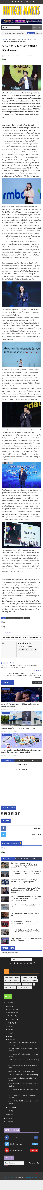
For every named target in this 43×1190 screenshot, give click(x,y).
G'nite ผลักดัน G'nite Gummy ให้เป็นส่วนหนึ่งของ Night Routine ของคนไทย (20, 705)
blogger (8, 760)
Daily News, (21, 56)
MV (14, 987)
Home (4, 39)
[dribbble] (21, 2)
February (11, 1107)
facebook (35, 760)
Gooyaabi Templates (31, 1177)
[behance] (27, 2)
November (12, 1013)
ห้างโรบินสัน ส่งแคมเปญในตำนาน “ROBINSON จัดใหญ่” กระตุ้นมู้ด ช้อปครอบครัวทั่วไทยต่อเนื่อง (24, 865)
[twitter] (12, 2)
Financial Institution (29, 980)
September (12, 1019)
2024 (8, 1115)
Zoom (25, 39)
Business (20, 33)
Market (16, 980)
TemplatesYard (9, 1177)
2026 (8, 1003)
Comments (35, 859)
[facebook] (9, 2)
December (12, 1009)
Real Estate (27, 984)
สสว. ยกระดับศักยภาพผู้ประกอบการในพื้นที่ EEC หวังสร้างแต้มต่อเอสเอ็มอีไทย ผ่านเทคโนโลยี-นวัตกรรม (26, 898)
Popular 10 (8, 859)
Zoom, (33, 56)
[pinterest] (15, 2)
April (9, 1036)
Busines (8, 987)
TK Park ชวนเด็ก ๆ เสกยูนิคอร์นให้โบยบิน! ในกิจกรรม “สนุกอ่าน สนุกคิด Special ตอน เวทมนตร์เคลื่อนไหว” (21, 751)
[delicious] (33, 2)
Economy (8, 980)
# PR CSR (20, 618)
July (9, 1026)
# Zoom (27, 618)
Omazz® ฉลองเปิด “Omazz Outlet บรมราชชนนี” (18, 728)
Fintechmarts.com (20, 1174)
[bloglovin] (18, 2)
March (10, 1040)
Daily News (11, 39)
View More (37, 682)
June (9, 1029)
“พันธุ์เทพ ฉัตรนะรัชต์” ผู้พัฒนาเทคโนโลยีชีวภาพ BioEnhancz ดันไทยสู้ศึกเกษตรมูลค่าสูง (25, 890)
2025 (8, 1006)
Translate (11, 1166)
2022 (8, 1122)
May (9, 1033)
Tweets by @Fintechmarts (9, 953)
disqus (21, 760)
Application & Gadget (12, 984)
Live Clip (27, 987)
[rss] (24, 2)
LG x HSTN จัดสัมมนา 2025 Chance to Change (23, 1075)
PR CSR (19, 39)
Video (20, 987)
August (10, 1023)
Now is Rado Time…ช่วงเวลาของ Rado (21, 1071)
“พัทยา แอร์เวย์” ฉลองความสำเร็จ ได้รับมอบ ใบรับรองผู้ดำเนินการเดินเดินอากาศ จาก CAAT (26, 873)
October (11, 1016)
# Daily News (11, 618)
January (10, 1111)
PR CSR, (28, 56)
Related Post (7, 682)
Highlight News (21, 859)
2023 (8, 1118)
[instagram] (30, 2)
